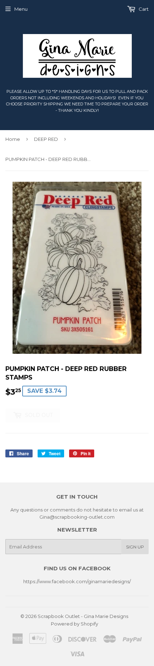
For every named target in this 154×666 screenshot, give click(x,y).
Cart (143, 9)
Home (12, 139)
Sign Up (135, 547)
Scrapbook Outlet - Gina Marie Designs (83, 616)
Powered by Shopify (74, 624)
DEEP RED (46, 139)
